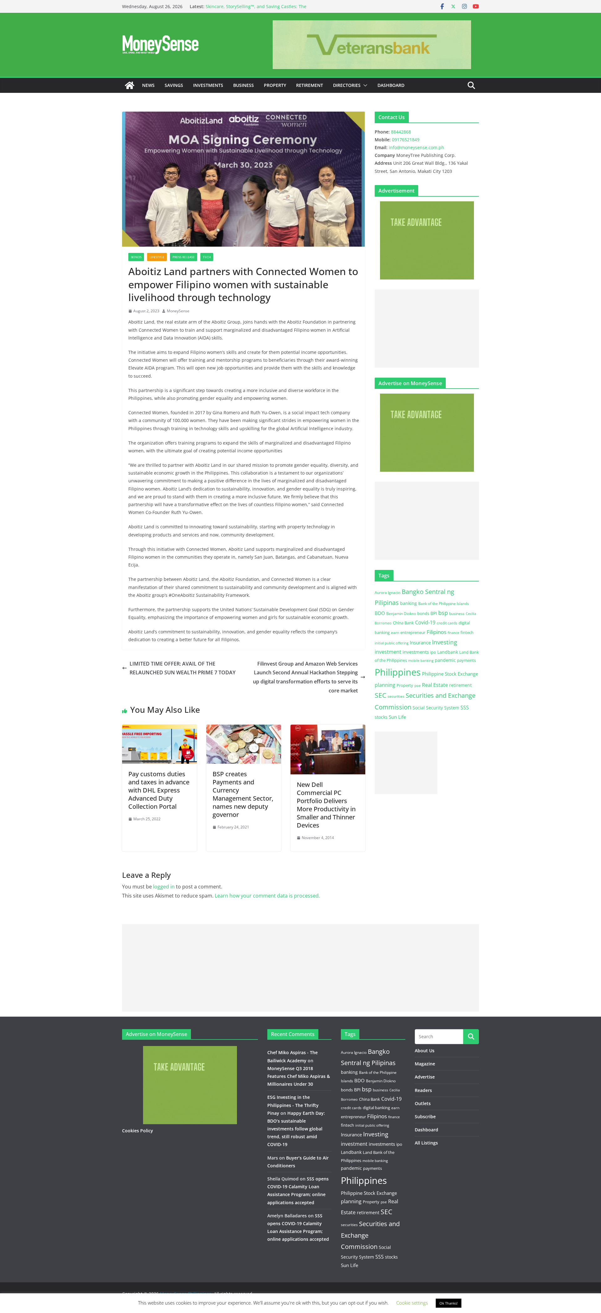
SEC (380, 695)
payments (466, 660)
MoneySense (178, 311)
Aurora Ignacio (387, 592)
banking (408, 603)
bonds (423, 613)
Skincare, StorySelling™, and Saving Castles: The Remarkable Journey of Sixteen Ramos (256, 9)
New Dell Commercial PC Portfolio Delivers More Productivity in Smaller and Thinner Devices (326, 804)
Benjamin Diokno (401, 613)
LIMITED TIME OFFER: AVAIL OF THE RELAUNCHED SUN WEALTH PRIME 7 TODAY (184, 668)
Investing (444, 642)
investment (388, 651)
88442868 (401, 132)
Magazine (425, 1064)
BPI (433, 613)
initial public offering (391, 643)
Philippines (398, 672)
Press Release (183, 257)
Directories (347, 85)
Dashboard (391, 85)
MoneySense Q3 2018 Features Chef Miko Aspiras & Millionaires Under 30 (298, 1076)
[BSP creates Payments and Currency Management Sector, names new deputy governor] (243, 729)
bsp (443, 612)
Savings (174, 85)
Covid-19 (425, 622)
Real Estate (435, 685)
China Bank (403, 623)
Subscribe (425, 1116)
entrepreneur (412, 632)
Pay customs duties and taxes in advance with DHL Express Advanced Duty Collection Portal (158, 790)
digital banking (376, 1107)
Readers (423, 1090)
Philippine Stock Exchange (450, 674)
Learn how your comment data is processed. (267, 895)
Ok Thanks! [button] (448, 1303)
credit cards (447, 623)
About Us (424, 1051)
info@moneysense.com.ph (416, 147)
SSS (464, 707)
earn (395, 632)
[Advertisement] (427, 328)
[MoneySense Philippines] (129, 85)
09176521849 (405, 140)
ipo (433, 652)
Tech (207, 257)
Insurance (420, 642)
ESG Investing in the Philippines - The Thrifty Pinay (293, 1105)
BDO (380, 613)
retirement (460, 685)
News (148, 85)
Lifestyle (157, 257)
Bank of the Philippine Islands (443, 603)
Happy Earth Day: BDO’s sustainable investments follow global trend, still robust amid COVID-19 (296, 1129)
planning (385, 685)
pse (417, 685)
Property (275, 85)
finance (453, 633)
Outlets (423, 1103)
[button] (364, 85)
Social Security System (436, 708)
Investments (208, 85)
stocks (381, 717)
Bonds (136, 257)
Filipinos (436, 632)
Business (243, 85)
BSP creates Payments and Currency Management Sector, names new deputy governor (243, 794)
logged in (164, 886)
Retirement (309, 85)
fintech (467, 632)
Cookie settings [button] (412, 1303)
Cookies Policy (137, 1131)
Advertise (425, 1077)
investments (416, 652)
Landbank (447, 652)
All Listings (426, 1143)
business (457, 613)
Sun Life (397, 717)
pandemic (445, 660)
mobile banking (421, 660)
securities (396, 696)
